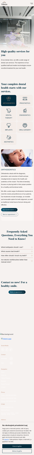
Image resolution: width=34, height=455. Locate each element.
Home (3, 372)
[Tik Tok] (10, 349)
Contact (3, 387)
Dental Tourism (5, 384)
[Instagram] (2, 349)
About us (3, 375)
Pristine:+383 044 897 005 (8, 398)
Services (3, 381)
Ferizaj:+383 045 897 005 (8, 401)
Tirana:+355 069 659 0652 (8, 395)
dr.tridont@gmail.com (7, 407)
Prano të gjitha (17, 446)
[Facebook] (6, 349)
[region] (17, 438)
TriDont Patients (5, 378)
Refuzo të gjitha (17, 451)
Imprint (6, 439)
